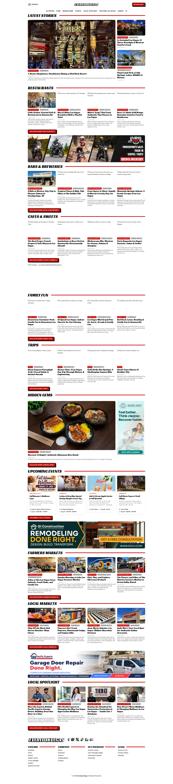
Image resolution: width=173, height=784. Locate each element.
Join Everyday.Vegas (95, 753)
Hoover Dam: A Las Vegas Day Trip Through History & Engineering (71, 372)
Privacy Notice (123, 753)
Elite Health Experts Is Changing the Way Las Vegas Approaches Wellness (71, 709)
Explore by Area (33, 766)
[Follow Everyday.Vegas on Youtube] (91, 739)
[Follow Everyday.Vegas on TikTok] (82, 739)
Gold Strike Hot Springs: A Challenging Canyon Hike (100, 370)
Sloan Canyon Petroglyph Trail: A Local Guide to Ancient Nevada (40, 372)
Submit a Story (93, 750)
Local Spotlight (90, 11)
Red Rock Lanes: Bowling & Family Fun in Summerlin (130, 320)
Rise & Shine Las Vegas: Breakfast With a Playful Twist (70, 114)
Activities (50, 11)
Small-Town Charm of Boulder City (128, 370)
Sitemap (121, 755)
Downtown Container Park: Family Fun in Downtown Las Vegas (42, 322)
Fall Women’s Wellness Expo (40, 497)
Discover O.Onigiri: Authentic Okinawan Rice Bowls (53, 455)
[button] (33, 4)
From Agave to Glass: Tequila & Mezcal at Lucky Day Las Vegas (101, 193)
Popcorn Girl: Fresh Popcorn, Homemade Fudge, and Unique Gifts (72, 630)
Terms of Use (122, 750)
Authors (61, 755)
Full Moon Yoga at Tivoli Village (129, 497)
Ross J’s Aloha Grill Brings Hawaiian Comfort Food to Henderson (130, 114)
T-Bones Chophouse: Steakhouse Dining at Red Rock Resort (57, 74)
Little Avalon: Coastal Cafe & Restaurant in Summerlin (42, 113)
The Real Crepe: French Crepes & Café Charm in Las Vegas (41, 243)
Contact (61, 761)
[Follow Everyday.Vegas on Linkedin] (87, 739)
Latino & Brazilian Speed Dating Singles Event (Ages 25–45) (71, 498)
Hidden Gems (68, 11)
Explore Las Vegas (107, 11)
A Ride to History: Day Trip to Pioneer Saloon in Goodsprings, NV (42, 193)
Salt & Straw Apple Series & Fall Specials (100, 497)
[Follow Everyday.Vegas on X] (77, 739)
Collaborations (63, 758)
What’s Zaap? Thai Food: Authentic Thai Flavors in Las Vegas (99, 114)
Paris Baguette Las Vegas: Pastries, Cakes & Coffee (129, 242)
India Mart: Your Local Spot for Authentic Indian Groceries (130, 630)
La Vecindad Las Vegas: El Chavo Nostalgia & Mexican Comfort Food (130, 42)
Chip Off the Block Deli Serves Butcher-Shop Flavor (39, 630)
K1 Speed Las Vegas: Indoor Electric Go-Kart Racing (71, 320)
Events (78, 11)
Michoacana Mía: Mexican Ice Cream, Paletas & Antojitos (100, 243)
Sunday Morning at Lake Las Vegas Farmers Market (71, 578)
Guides (121, 11)
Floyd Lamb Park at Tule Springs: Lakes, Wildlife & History (130, 75)
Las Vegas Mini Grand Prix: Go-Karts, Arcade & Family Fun (100, 322)
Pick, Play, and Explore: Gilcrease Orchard (98, 578)
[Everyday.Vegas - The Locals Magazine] (86, 4)
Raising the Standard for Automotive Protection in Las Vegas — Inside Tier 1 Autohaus (99, 710)
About (60, 750)
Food (58, 11)
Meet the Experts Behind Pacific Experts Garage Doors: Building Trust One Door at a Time (40, 710)
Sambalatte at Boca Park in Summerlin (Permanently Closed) (71, 243)
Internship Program (95, 755)
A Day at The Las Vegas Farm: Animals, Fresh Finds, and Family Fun (42, 582)
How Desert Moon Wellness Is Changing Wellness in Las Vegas (130, 709)
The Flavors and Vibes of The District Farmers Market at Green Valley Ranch (131, 579)
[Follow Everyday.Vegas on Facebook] (69, 739)
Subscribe (91, 758)
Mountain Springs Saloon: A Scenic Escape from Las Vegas (130, 193)
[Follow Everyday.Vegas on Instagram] (73, 739)
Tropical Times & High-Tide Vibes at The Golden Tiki (71, 192)
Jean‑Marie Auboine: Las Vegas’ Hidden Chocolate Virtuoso (99, 630)
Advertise (61, 753)
